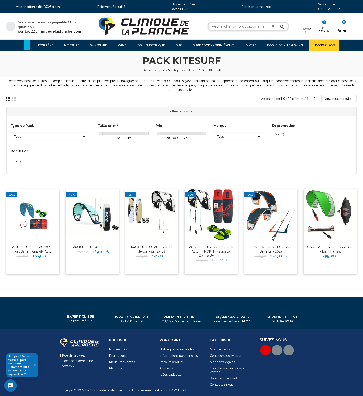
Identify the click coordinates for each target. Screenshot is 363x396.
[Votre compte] (306, 24)
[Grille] (8, 99)
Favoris (323, 30)
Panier (341, 30)
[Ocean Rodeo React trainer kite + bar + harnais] (330, 215)
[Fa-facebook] (277, 350)
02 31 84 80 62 (329, 9)
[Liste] (14, 99)
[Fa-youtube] (265, 350)
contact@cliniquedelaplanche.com (49, 31)
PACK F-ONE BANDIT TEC (92, 247)
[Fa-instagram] (288, 350)
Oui (279, 134)
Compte (306, 30)
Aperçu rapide (46, 205)
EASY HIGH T (179, 390)
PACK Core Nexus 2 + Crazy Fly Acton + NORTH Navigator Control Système (211, 251)
